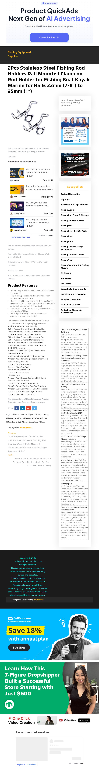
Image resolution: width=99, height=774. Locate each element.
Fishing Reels (67, 236)
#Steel (42, 422)
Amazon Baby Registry (18, 361)
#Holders (27, 418)
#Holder (18, 418)
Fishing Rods (26, 427)
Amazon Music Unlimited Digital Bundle (25, 391)
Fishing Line (66, 225)
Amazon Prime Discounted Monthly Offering (27, 378)
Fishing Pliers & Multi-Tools (74, 231)
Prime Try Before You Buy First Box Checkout (27, 386)
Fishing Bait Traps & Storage (75, 215)
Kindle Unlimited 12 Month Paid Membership (27, 345)
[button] (49, 62)
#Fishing (9, 418)
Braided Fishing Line (70, 194)
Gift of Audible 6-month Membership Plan (26, 340)
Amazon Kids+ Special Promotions (23, 383)
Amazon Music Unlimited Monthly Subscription (28, 389)
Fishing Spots (66, 483)
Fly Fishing (66, 273)
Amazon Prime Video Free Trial (21, 394)
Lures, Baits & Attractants (73, 289)
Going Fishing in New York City (73, 460)
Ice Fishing (66, 283)
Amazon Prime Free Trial (18, 367)
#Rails (24, 422)
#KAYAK (35, 418)
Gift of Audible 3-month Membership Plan (26, 337)
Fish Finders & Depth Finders (74, 204)
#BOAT (37, 414)
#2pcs (30, 414)
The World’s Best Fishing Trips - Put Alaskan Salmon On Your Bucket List (74, 358)
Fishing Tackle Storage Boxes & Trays (72, 248)
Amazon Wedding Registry (19, 364)
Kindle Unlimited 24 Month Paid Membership (27, 331)
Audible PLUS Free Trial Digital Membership (26, 350)
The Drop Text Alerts (16, 353)
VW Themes (38, 600)
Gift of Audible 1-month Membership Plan (26, 342)
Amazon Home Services (18, 372)
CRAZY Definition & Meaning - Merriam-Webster (73, 437)
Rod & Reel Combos (70, 304)
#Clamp (44, 414)
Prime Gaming (14, 375)
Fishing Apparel (68, 210)
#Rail (18, 422)
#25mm (23, 414)
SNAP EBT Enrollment (16, 348)
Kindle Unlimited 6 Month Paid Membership (26, 356)
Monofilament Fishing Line (73, 294)
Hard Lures (66, 278)
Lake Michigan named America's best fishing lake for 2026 (74, 411)
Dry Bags (65, 199)
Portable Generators (71, 299)
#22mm (15, 414)
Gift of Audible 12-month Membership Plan (26, 329)
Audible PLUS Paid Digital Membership (24, 334)
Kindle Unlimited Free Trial (19, 369)
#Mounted (10, 422)
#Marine (43, 418)
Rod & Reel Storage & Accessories (71, 311)
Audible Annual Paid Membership (22, 326)
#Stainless (33, 422)
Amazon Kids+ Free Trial (18, 380)
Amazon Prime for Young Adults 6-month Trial (28, 359)
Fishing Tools (67, 260)
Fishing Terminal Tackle (72, 254)
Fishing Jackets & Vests (72, 220)
